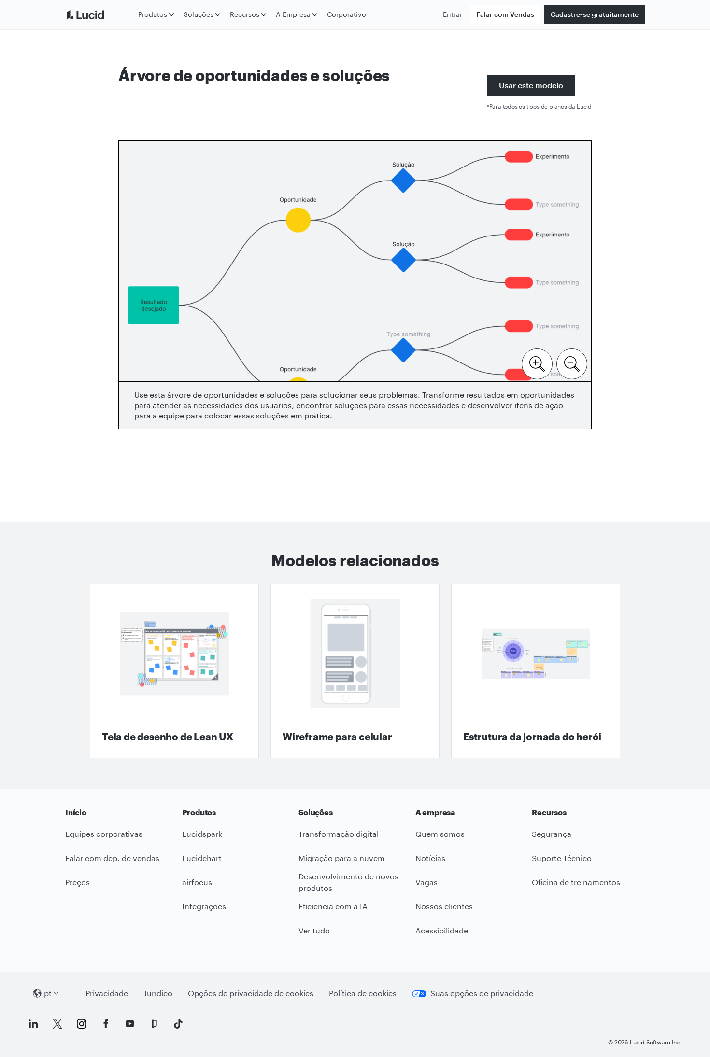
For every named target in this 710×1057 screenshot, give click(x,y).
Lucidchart (202, 857)
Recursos (244, 14)
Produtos (152, 14)
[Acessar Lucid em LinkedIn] (33, 1024)
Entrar (452, 14)
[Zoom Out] (571, 363)
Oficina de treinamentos (576, 882)
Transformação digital (338, 833)
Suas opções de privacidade (481, 993)
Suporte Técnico (562, 857)
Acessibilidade (441, 930)
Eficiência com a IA (333, 906)
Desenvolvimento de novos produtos (348, 882)
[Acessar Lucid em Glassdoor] (154, 1024)
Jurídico (157, 993)
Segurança (551, 833)
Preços (77, 882)
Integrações (204, 906)
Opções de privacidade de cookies (250, 993)
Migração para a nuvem (341, 857)
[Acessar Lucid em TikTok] (178, 1024)
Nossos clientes (444, 906)
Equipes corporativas (103, 833)
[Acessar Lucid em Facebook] (106, 1024)
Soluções (198, 14)
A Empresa (293, 14)
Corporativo (346, 14)
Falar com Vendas (505, 14)
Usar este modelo (531, 85)
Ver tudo (314, 930)
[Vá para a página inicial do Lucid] (99, 14)
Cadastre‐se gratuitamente (595, 14)
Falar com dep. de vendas (112, 857)
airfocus (197, 882)
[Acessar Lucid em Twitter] (57, 1024)
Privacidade (106, 993)
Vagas (426, 882)
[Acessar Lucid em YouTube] (130, 1024)
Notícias (430, 857)
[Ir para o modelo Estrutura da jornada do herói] (536, 671)
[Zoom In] (537, 363)
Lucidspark (202, 833)
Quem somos (440, 833)
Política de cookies (363, 993)
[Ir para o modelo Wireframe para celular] (355, 671)
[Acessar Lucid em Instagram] (81, 1024)
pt (48, 993)
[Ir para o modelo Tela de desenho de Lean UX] (174, 671)
